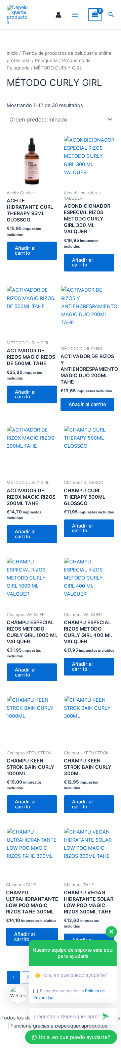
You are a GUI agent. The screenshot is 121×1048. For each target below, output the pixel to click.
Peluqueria (46, 60)
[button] (111, 14)
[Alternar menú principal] (75, 14)
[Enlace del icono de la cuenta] (58, 15)
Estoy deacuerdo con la (69, 994)
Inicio (12, 53)
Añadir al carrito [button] (25, 250)
